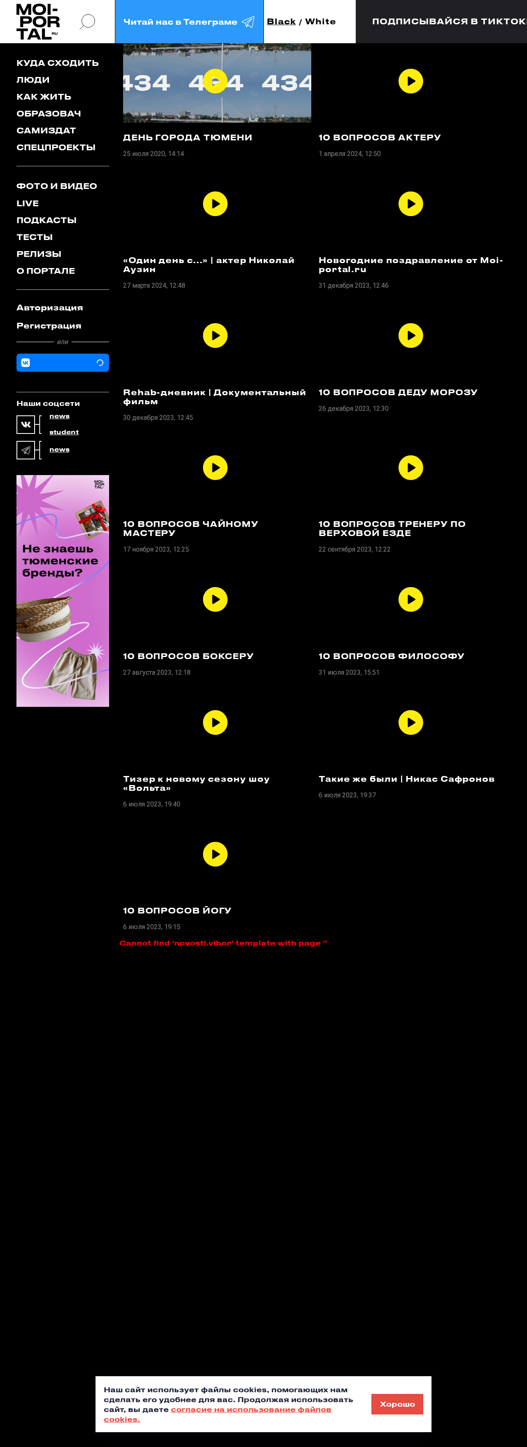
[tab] (62, 307)
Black (281, 21)
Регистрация (49, 325)
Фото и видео (56, 186)
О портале (45, 270)
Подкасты (46, 220)
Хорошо (397, 1404)
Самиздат (46, 130)
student (64, 432)
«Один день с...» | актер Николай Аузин (209, 265)
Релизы (38, 254)
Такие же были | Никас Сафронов (407, 778)
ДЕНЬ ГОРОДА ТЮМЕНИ (188, 137)
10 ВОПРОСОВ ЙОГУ (177, 910)
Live (27, 203)
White (320, 21)
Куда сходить (57, 63)
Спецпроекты (56, 147)
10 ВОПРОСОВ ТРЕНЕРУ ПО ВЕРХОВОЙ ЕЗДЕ (392, 529)
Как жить (43, 96)
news (59, 416)
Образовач (48, 113)
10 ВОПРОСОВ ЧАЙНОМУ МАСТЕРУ (191, 529)
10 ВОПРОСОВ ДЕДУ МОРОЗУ (398, 392)
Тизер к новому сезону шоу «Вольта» (196, 783)
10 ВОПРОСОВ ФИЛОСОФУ (392, 656)
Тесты (34, 237)
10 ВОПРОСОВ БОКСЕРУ (188, 656)
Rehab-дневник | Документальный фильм (214, 397)
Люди (33, 79)
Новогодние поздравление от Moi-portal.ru (411, 265)
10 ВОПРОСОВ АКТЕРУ (380, 137)
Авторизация (49, 307)
